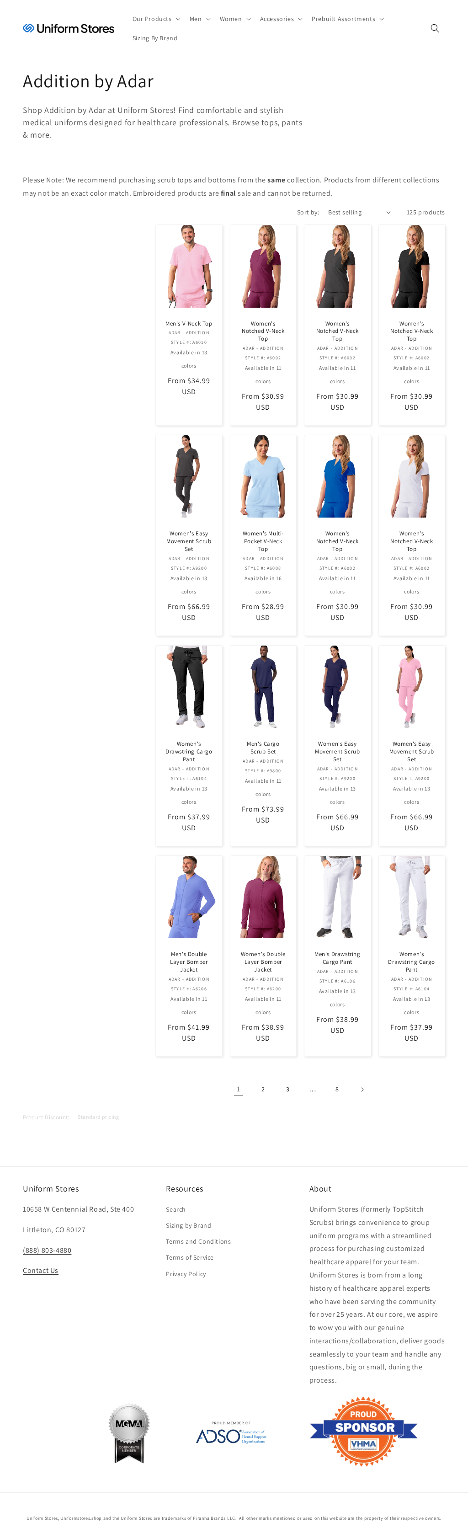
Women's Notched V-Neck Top (263, 331)
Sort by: (308, 212)
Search (176, 1209)
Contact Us (40, 1270)
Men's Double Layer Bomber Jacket (188, 962)
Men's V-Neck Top (189, 323)
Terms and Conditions (198, 1241)
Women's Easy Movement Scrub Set (188, 541)
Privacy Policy (186, 1274)
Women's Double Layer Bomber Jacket (263, 962)
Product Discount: (46, 1117)
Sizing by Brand (188, 1225)
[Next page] (362, 1089)
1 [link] (238, 1089)
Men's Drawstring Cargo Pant (337, 958)
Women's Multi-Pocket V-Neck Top (263, 541)
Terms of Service (190, 1257)
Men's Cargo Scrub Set (263, 747)
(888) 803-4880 (47, 1250)
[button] (155, 18)
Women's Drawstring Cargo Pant (189, 751)
